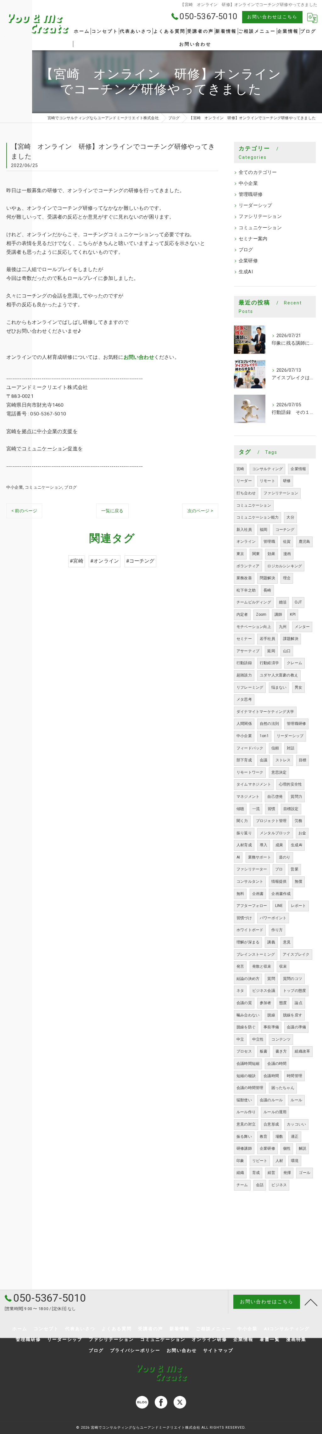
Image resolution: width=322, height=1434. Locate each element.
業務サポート (259, 857)
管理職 (269, 541)
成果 (279, 845)
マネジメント (247, 796)
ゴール (304, 1172)
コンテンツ (281, 1039)
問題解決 (267, 578)
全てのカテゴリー (258, 172)
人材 (279, 1161)
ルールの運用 (275, 1112)
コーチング (285, 529)
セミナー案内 (253, 239)
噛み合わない (247, 1015)
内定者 (242, 614)
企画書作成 (281, 894)
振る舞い (244, 1136)
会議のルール (271, 1100)
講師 (278, 614)
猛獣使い (244, 1100)
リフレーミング (249, 687)
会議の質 (244, 1003)
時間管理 (294, 1076)
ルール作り (246, 1112)
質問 (271, 978)
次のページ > (200, 510)
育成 (256, 1172)
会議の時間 (276, 1063)
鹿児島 (304, 541)
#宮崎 (76, 561)
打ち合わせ (246, 493)
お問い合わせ (139, 357)
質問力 (296, 796)
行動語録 (244, 663)
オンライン (246, 541)
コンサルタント (249, 881)
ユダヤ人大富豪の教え (279, 675)
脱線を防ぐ (246, 1027)
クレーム (294, 663)
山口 (287, 651)
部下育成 (244, 760)
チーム (242, 1185)
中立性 (258, 1039)
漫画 (287, 554)
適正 (294, 1136)
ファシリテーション (260, 216)
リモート (267, 481)
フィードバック (249, 748)
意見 (287, 942)
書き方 (281, 1051)
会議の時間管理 (249, 1088)
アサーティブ (247, 651)
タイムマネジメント (253, 784)
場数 (279, 1136)
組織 (240, 1172)
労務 (298, 821)
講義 (271, 942)
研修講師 (244, 1148)
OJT (298, 602)
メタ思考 (244, 699)
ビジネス (279, 1185)
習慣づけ (244, 918)
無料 (240, 894)
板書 (263, 1051)
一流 (256, 809)
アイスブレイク (296, 954)
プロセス (244, 1051)
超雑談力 (244, 675)
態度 (283, 1003)
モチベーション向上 (253, 627)
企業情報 (298, 469)
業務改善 (244, 578)
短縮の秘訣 (246, 1076)
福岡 (263, 529)
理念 (287, 578)
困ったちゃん (282, 1088)
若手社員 (267, 638)
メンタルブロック (275, 833)
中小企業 (14, 487)
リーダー (244, 481)
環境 (294, 1161)
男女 (298, 687)
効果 (271, 554)
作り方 (277, 930)
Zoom (261, 614)
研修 (287, 481)
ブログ (70, 487)
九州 (282, 627)
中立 (240, 1039)
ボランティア (247, 566)
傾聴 (240, 809)
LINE (279, 905)
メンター (302, 627)
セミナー (244, 638)
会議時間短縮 (247, 1063)
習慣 (271, 809)
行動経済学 (269, 663)
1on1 (264, 736)
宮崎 (240, 469)
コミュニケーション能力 (257, 517)
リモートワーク (249, 772)
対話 (290, 748)
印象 (240, 1161)
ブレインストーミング (255, 954)
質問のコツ (292, 978)
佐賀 (287, 541)
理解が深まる (247, 942)
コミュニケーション (43, 487)
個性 (287, 1148)
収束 (283, 966)
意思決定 (279, 772)
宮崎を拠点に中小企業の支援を (42, 431)
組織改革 (302, 1051)
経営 (271, 1172)
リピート (260, 1161)
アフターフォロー (251, 905)
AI (238, 857)
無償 (298, 881)
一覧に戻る (112, 510)
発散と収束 (261, 966)
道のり (285, 857)
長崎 (267, 590)
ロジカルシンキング (284, 566)
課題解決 (290, 638)
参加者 (265, 1003)
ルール (296, 1100)
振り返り (244, 833)
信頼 (275, 748)
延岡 (271, 651)
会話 (260, 1185)
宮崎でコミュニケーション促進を (44, 449)
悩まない (279, 687)
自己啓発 (275, 796)
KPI (293, 614)
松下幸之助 (246, 590)
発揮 (287, 1172)
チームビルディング (253, 602)
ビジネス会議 (263, 990)
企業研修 (248, 261)
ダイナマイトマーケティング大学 (265, 711)
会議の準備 (296, 1027)
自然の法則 (269, 723)
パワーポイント (273, 918)
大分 (290, 517)
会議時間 (271, 1076)
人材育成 (244, 845)
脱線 (271, 1015)
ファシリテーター (251, 869)
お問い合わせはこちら (272, 16)
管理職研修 (251, 194)
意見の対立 (246, 1124)
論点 (298, 1003)
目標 (302, 760)
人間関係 (244, 723)
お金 (302, 833)
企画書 (258, 894)
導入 (263, 845)
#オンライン (104, 561)
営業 (294, 869)
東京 (240, 554)
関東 (256, 554)
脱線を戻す (292, 1015)
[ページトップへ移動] (311, 1302)
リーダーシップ (255, 205)
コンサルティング (267, 469)
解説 (302, 1148)
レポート (298, 905)
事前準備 (271, 1027)
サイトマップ (218, 1350)
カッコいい (296, 1124)
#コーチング (140, 561)
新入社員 (244, 529)
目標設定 (291, 809)
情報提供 (279, 881)
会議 (263, 760)
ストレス (283, 760)
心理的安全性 (290, 784)
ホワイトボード (249, 930)
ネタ (240, 990)
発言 (240, 966)
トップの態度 (294, 990)
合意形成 (271, 1124)
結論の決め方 (247, 978)
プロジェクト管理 (271, 821)
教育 (263, 1136)
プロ (279, 869)
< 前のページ (24, 510)
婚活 (282, 602)
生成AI (246, 272)
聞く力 (242, 821)
